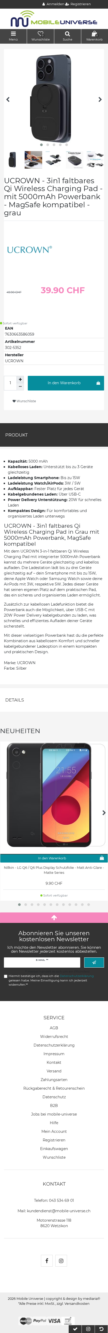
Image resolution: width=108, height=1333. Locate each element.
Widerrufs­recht (54, 1036)
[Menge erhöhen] (20, 379)
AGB (54, 1028)
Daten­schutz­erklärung (54, 1045)
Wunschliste (26, 401)
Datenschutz (54, 1097)
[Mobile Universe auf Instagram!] (61, 1260)
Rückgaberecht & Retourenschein (54, 1088)
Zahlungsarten (54, 1079)
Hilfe (54, 1123)
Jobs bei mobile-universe (54, 1114)
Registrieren (54, 1140)
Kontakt (54, 1062)
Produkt (16, 435)
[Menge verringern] (20, 386)
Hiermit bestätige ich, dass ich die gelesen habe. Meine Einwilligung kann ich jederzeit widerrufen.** (51, 980)
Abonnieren (94, 962)
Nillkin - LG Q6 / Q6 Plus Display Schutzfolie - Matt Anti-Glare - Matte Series (54, 870)
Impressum (54, 1054)
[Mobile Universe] (54, 18)
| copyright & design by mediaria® (72, 1299)
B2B (54, 1105)
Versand (54, 1071)
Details (14, 700)
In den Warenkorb (64, 383)
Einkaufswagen (54, 1148)
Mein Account (54, 1131)
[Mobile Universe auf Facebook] (46, 1260)
